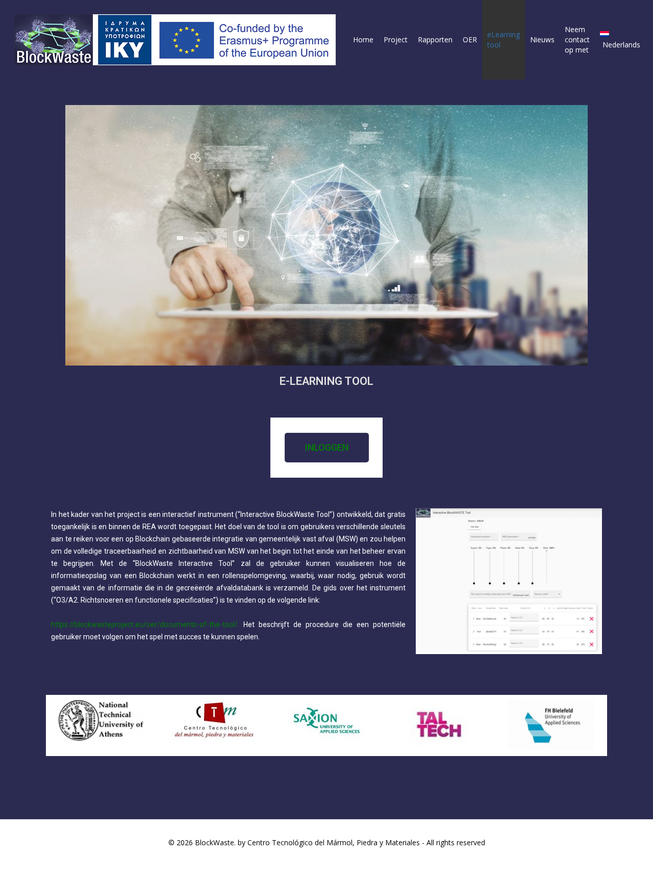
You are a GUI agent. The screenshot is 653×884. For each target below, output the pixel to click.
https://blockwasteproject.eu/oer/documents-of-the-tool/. (145, 624)
